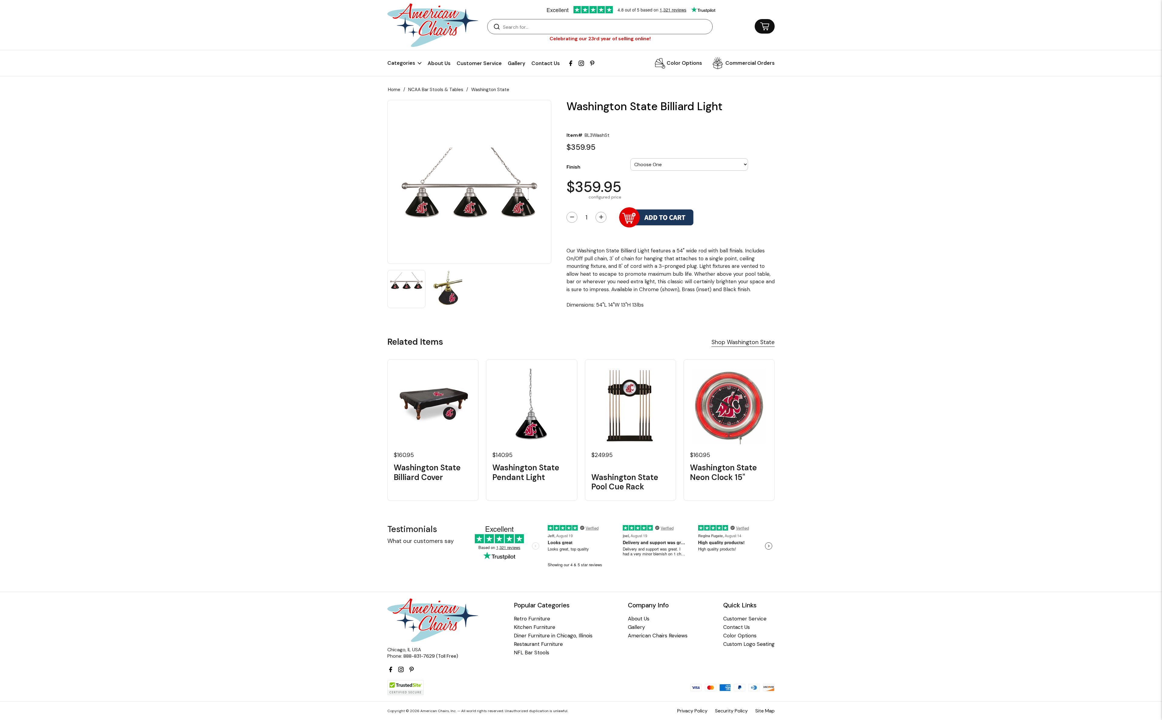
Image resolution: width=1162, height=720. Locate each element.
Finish (573, 166)
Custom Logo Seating (749, 644)
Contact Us (545, 63)
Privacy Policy (692, 711)
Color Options (684, 63)
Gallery (516, 63)
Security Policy (731, 711)
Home (394, 90)
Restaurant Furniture (538, 644)
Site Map (765, 711)
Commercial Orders (750, 63)
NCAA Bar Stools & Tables (435, 90)
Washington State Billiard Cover (427, 472)
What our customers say (420, 541)
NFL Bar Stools (531, 652)
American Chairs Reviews (658, 635)
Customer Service (479, 63)
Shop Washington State (743, 342)
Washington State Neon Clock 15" (723, 472)
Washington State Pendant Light (525, 472)
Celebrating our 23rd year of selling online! (600, 38)
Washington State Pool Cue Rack (624, 482)
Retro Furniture (532, 618)
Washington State (490, 90)
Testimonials (412, 529)
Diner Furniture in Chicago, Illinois (553, 635)
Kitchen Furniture (534, 627)
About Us (439, 63)
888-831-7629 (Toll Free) (430, 656)
